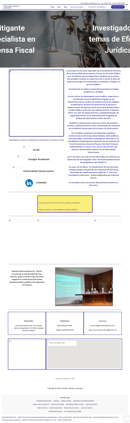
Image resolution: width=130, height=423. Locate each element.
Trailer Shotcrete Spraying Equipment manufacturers (37, 417)
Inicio (59, 7)
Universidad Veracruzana (38, 171)
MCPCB (56, 401)
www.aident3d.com (9, 417)
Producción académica (97, 7)
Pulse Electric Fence (71, 408)
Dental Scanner (91, 404)
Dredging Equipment (44, 401)
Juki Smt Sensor (87, 408)
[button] (2, 39)
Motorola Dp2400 (65, 417)
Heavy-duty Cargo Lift (41, 404)
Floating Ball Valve (55, 411)
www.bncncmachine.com (82, 417)
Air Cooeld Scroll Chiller (72, 411)
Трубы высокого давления (11, 420)
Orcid (36, 150)
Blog (52, 7)
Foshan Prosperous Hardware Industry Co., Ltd (39, 420)
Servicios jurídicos (76, 7)
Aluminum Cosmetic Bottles (83, 401)
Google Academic (39, 159)
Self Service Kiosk (57, 404)
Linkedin (41, 182)
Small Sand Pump (55, 408)
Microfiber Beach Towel (75, 404)
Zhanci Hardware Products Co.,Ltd (105, 417)
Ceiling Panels (66, 401)
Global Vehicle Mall (64, 420)
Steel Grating (42, 408)
